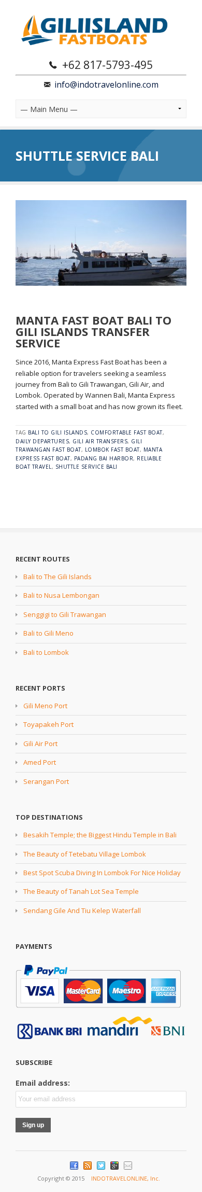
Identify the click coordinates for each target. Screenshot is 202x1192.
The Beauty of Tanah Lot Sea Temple (81, 891)
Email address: (43, 1083)
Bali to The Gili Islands (57, 576)
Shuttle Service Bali (86, 466)
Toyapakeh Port (48, 724)
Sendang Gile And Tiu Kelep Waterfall (82, 910)
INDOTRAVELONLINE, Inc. (125, 1178)
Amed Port (39, 762)
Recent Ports (40, 688)
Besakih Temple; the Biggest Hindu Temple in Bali (100, 834)
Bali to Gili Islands (57, 432)
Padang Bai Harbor (104, 458)
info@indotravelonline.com (106, 84)
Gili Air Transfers (100, 441)
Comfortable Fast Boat (127, 432)
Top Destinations (49, 817)
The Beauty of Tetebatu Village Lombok (84, 854)
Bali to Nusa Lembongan (61, 595)
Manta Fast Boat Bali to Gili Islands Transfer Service (93, 331)
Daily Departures (42, 441)
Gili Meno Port (45, 705)
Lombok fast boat (112, 449)
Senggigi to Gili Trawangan (64, 614)
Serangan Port (46, 781)
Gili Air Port (40, 743)
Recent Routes (43, 559)
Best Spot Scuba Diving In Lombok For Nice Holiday (102, 872)
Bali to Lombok (46, 652)
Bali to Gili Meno (48, 633)
